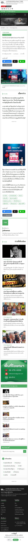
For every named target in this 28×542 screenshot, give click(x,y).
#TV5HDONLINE (12, 195)
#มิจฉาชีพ (5, 198)
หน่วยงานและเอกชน (5, 527)
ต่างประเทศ (3, 512)
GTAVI (20, 465)
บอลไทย (5, 475)
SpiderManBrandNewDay (9, 465)
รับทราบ (15, 539)
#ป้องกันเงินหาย (17, 201)
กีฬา (16, 503)
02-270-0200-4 (19, 525)
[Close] (20, 539)
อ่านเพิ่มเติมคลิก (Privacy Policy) (10, 537)
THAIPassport (20, 468)
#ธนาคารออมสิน (13, 198)
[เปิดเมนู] (25, 14)
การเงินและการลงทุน (19, 512)
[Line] (12, 9)
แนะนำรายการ (4, 525)
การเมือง (2, 503)
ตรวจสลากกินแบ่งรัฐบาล (8, 468)
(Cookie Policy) (21, 537)
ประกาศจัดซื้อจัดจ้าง (5, 530)
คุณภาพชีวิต (3, 507)
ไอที (1, 514)
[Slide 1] (13, 25)
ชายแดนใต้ (13, 475)
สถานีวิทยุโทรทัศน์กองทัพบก (14, 2)
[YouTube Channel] (4, 9)
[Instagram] (6, 9)
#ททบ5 (20, 195)
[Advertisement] (14, 132)
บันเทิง (16, 505)
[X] (8, 9)
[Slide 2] (15, 25)
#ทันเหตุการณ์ (13, 203)
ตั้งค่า (10, 539)
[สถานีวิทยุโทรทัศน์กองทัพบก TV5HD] (3, 3)
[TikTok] (10, 9)
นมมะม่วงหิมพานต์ (7, 462)
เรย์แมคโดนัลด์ (6, 472)
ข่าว (7, 27)
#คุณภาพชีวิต (21, 203)
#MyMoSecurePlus (7, 201)
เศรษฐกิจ (2, 505)
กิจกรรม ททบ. (3, 523)
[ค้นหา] (24, 451)
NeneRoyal (17, 462)
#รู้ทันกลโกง (5, 203)
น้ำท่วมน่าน (16, 472)
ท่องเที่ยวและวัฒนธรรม (19, 509)
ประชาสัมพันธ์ (3, 521)
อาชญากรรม (3, 509)
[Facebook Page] (2, 9)
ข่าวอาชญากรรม (13, 27)
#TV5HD (5, 195)
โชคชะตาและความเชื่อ (19, 514)
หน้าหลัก (3, 27)
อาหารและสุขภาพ (18, 507)
